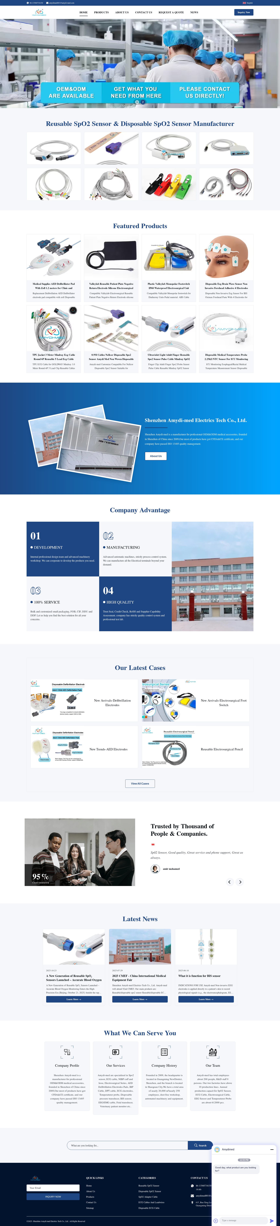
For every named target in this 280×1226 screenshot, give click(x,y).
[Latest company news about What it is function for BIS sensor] (206, 947)
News (194, 12)
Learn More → (74, 999)
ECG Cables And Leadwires (151, 1202)
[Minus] (272, 1149)
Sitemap (90, 1207)
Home (84, 12)
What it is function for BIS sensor (199, 976)
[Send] (271, 1220)
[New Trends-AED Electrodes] (57, 747)
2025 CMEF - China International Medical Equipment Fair (139, 978)
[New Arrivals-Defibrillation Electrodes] (57, 700)
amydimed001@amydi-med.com (61, 2)
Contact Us (143, 12)
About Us (122, 12)
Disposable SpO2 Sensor (150, 1191)
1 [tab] (137, 102)
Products (101, 12)
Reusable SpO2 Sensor (149, 1185)
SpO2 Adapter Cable (148, 1196)
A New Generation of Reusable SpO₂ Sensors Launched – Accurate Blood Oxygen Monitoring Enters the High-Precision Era (74, 980)
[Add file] (216, 1220)
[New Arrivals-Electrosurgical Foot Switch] (169, 700)
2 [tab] (143, 102)
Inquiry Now (244, 12)
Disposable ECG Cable (149, 1207)
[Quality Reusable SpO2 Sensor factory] (140, 63)
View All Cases (140, 783)
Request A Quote (171, 12)
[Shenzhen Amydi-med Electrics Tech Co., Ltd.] (39, 12)
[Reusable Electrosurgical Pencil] (169, 747)
